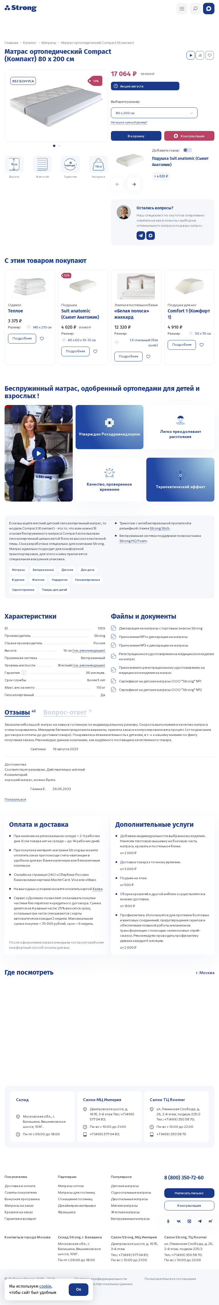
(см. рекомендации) (88, 650)
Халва (97, 889)
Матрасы (18, 569)
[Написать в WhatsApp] (150, 235)
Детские (67, 569)
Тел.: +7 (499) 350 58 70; (183, 1255)
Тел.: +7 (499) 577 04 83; (130, 1255)
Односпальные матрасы (131, 1192)
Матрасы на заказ (19, 1205)
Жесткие (38, 579)
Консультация (189, 1205)
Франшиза (67, 1212)
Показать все (15, 799)
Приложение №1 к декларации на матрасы (153, 637)
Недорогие (59, 579)
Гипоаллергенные (87, 579)
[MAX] (189, 1221)
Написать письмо (189, 1193)
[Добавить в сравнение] (200, 55)
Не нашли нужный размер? (129, 122)
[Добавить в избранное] (210, 55)
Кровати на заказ (19, 1212)
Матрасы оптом (71, 1186)
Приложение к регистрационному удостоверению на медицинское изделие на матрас (162, 669)
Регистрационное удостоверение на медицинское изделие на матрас (166, 656)
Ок (78, 1289)
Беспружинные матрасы (130, 1218)
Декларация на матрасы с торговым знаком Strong (160, 628)
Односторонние (23, 589)
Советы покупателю (21, 1192)
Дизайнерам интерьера (77, 1205)
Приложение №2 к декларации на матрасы (153, 645)
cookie (45, 1286)
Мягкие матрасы (124, 1205)
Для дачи (87, 569)
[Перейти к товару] (30, 317)
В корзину (136, 136)
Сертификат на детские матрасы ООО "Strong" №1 (160, 681)
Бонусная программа (22, 1199)
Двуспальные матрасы (129, 1199)
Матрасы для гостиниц (76, 1192)
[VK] (179, 1221)
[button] (54, 146)
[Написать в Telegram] (141, 235)
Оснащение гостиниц (75, 1199)
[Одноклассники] (168, 1221)
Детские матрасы (125, 1186)
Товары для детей (54, 589)
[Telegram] (200, 1221)
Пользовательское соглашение (170, 1279)
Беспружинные (43, 569)
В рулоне (18, 579)
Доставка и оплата (20, 1186)
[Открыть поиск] (182, 8)
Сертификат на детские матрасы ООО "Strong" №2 (160, 690)
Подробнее (22, 338)
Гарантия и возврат (20, 1218)
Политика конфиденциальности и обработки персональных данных (103, 1281)
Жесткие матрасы (125, 1212)
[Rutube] (210, 1221)
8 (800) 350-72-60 (184, 1178)
